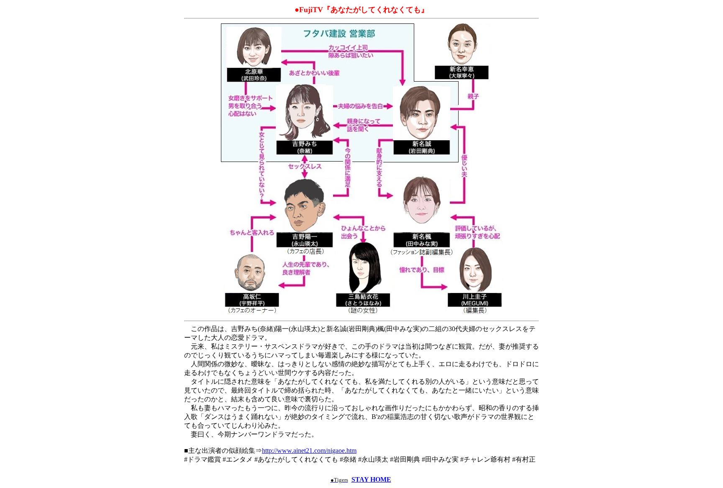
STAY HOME (371, 479)
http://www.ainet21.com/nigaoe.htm (309, 450)
